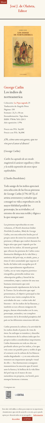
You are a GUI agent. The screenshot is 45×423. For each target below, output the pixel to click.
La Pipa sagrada (21, 102)
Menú (3, 1)
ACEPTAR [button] (27, 419)
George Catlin (14, 87)
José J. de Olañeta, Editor (22, 8)
